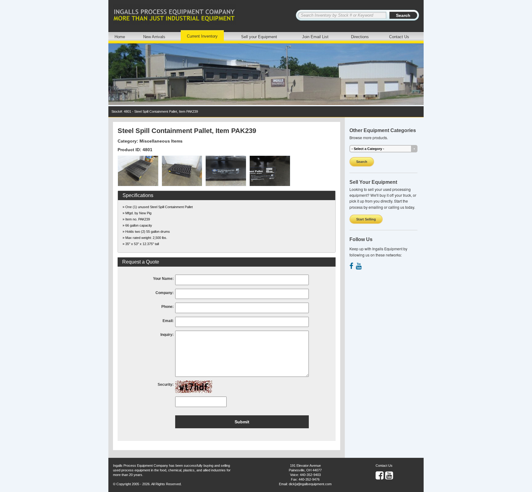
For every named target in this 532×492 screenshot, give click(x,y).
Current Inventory (202, 36)
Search (361, 161)
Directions (360, 36)
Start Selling (366, 219)
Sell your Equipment (259, 36)
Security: (166, 384)
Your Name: (163, 278)
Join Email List (315, 36)
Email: (168, 321)
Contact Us (399, 36)
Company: (164, 293)
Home (120, 36)
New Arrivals (154, 36)
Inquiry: (167, 335)
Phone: (167, 306)
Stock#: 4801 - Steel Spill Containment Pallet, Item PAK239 (154, 111)
